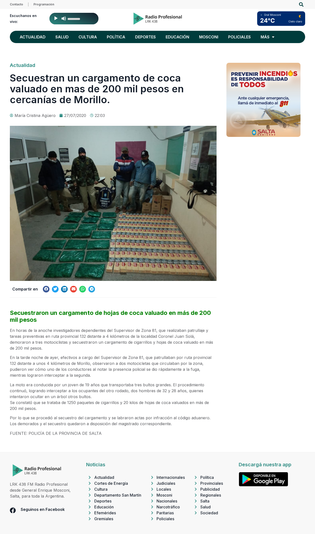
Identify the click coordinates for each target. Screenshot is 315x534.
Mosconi (208, 36)
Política (116, 36)
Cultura (88, 36)
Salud (62, 36)
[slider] (74, 18)
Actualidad (33, 36)
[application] (73, 18)
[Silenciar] (63, 18)
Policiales (239, 36)
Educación (177, 36)
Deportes (145, 36)
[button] (301, 4)
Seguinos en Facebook (43, 509)
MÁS (265, 36)
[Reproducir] (55, 18)
